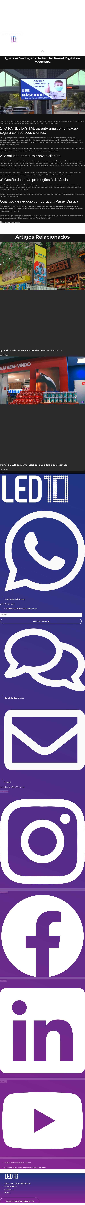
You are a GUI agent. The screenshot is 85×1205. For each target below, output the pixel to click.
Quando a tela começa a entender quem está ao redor (31, 350)
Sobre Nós (10, 1186)
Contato (9, 1189)
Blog (7, 1192)
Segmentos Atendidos (17, 1183)
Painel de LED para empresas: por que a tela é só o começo (34, 465)
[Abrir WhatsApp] (79, 1199)
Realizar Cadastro (41, 621)
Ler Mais (4, 355)
